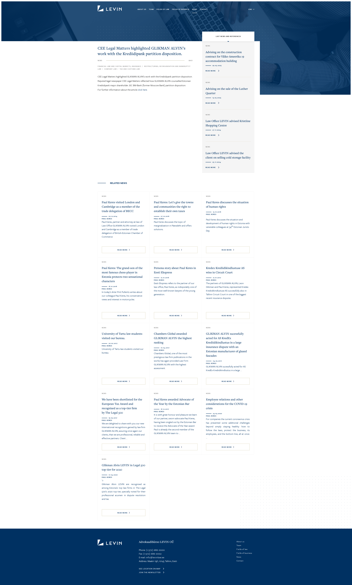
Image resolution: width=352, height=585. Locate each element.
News (194, 9)
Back (191, 60)
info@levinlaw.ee (155, 557)
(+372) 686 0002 (152, 553)
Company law (110, 69)
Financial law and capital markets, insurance (119, 66)
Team (151, 9)
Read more (122, 250)
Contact (204, 9)
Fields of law (162, 9)
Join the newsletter (150, 572)
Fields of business (180, 9)
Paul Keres (159, 222)
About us (142, 9)
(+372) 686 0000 (155, 550)
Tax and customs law (130, 69)
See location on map (149, 568)
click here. (142, 89)
